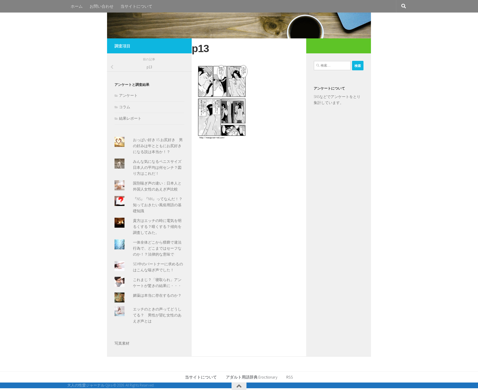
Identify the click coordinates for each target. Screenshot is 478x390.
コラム (124, 106)
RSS (289, 377)
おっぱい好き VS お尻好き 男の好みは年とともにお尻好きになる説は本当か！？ (158, 145)
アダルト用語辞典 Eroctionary (251, 377)
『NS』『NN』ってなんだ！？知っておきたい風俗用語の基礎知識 (157, 204)
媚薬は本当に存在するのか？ (157, 295)
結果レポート (130, 118)
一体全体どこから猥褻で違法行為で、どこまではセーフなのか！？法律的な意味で (157, 248)
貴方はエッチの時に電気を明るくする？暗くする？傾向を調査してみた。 (157, 226)
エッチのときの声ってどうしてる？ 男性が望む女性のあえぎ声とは (157, 315)
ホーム (77, 6)
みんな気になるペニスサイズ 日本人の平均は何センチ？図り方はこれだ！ (159, 167)
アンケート (128, 95)
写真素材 (122, 343)
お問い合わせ (102, 6)
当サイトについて (136, 6)
